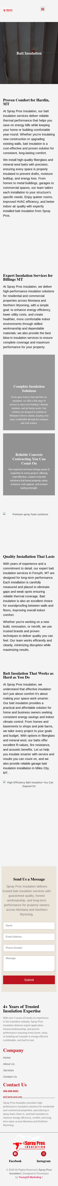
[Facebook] (15, 1153)
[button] (42, 8)
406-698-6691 (11, 1091)
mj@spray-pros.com (12, 1096)
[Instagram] (43, 1153)
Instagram (44, 1161)
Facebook (15, 1161)
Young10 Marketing (30, 1177)
